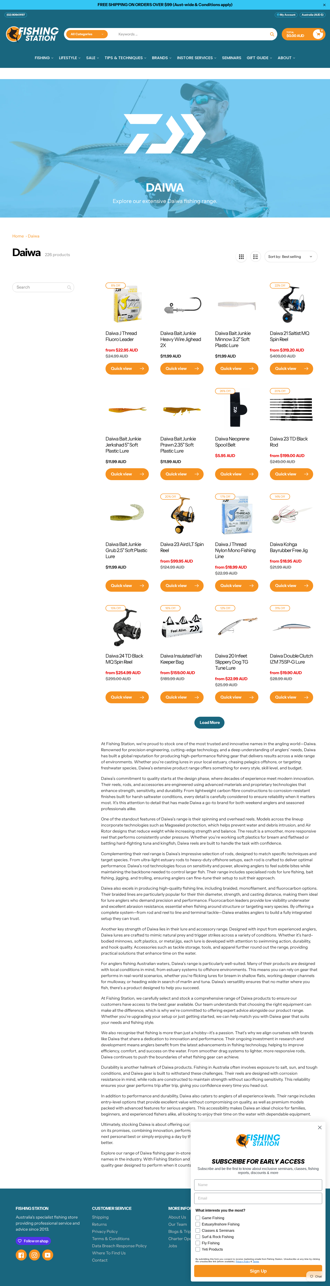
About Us (177, 1217)
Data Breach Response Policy (119, 1245)
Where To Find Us (109, 1253)
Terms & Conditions (111, 1238)
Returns (99, 1224)
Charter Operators (185, 1238)
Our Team (177, 1224)
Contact (100, 1260)
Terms (256, 1261)
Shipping (100, 1217)
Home (18, 236)
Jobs (172, 1245)
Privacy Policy (105, 1231)
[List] (255, 256)
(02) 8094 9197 (16, 14)
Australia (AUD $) (312, 14)
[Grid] (241, 256)
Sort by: (274, 256)
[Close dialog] (320, 1127)
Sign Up (258, 1271)
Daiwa (34, 236)
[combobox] (43, 287)
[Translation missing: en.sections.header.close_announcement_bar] (324, 5)
